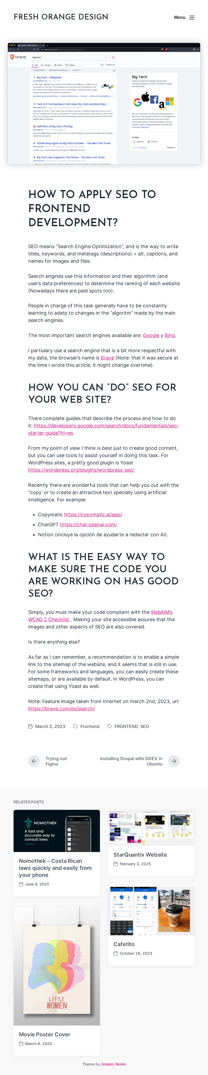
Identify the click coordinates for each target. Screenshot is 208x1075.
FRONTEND (126, 726)
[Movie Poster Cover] (57, 966)
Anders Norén (113, 1064)
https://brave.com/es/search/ (61, 708)
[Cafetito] (151, 911)
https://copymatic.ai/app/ (93, 514)
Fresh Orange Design (61, 17)
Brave (107, 358)
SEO (144, 726)
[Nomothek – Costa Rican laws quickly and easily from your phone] (57, 831)
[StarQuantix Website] (151, 828)
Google (151, 335)
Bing (170, 335)
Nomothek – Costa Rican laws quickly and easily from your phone (55, 868)
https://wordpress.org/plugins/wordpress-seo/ (81, 470)
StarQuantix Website (140, 854)
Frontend (89, 726)
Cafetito (124, 944)
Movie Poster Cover (44, 1034)
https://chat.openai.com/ (88, 524)
